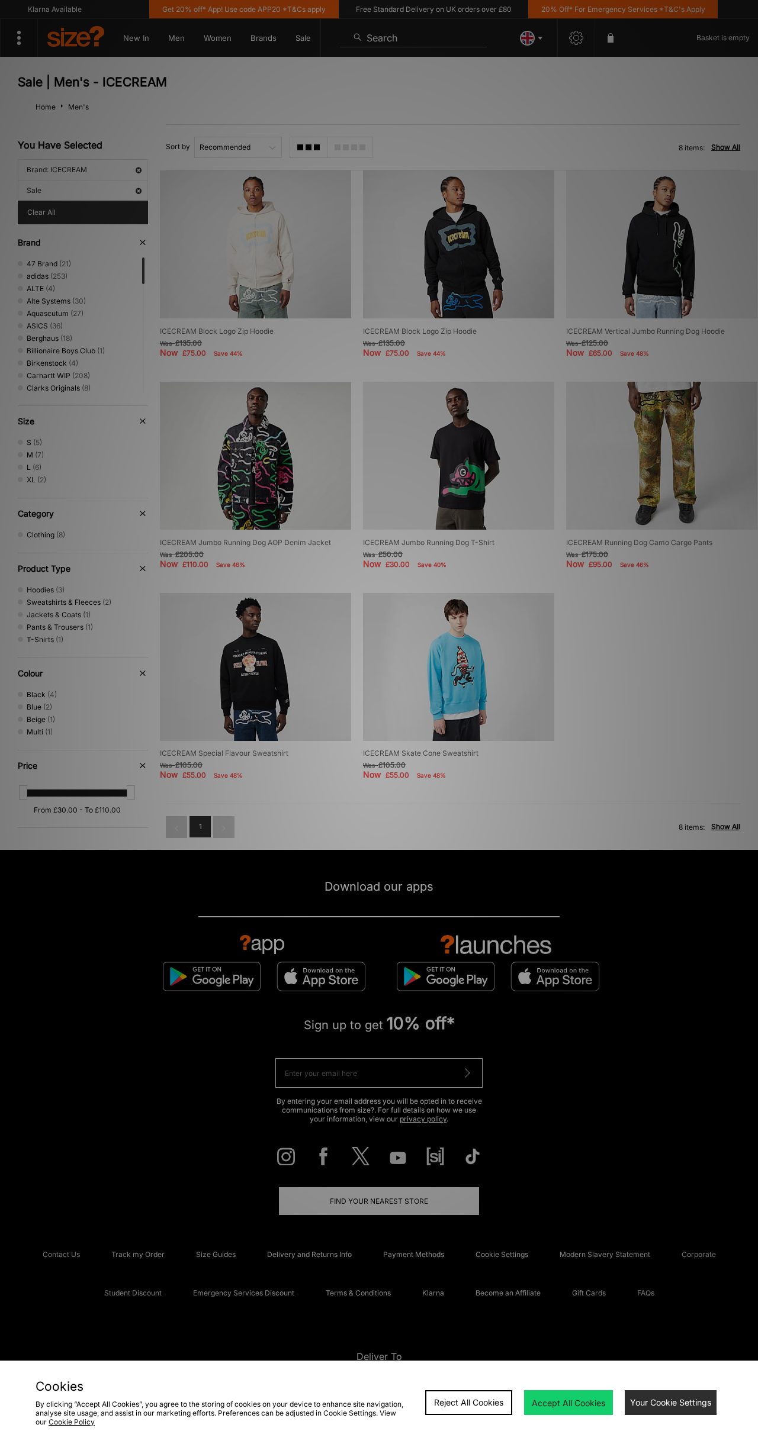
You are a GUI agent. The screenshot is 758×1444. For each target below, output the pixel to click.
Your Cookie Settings (670, 1402)
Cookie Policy (72, 1421)
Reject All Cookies (468, 1402)
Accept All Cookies (568, 1403)
